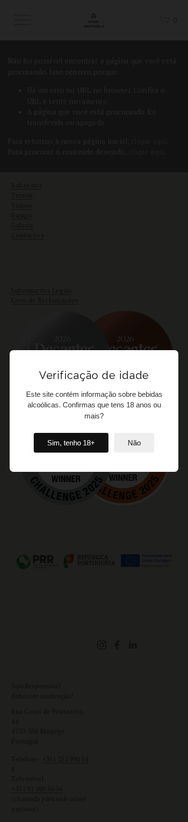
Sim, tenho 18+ (71, 443)
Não (134, 443)
